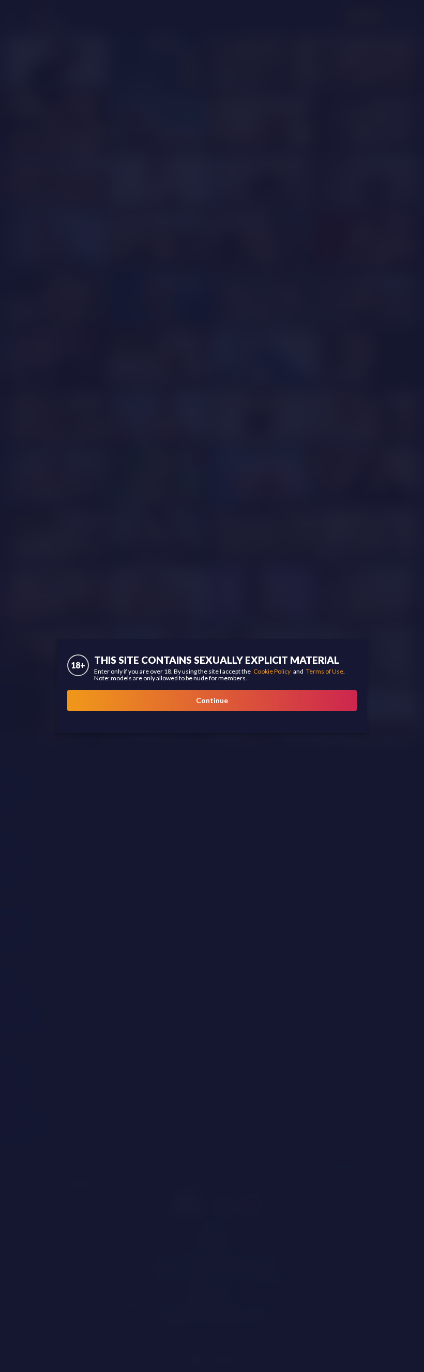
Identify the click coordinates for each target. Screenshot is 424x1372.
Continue (212, 700)
